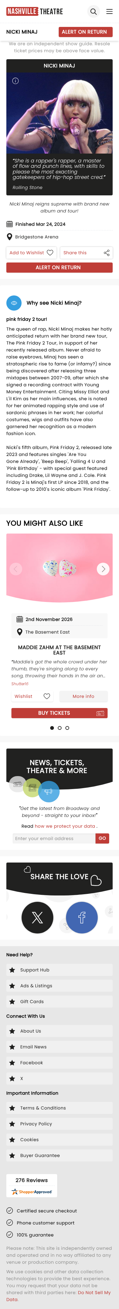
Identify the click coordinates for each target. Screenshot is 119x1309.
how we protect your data (65, 826)
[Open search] (93, 11)
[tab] (52, 728)
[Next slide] (103, 569)
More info (83, 696)
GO (102, 838)
